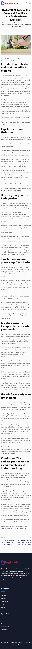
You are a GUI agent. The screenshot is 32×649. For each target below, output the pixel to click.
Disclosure (4, 629)
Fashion (3, 598)
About (3, 621)
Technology (4, 601)
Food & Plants (6, 60)
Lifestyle (3, 595)
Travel (3, 604)
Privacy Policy (5, 626)
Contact (3, 624)
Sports (3, 607)
